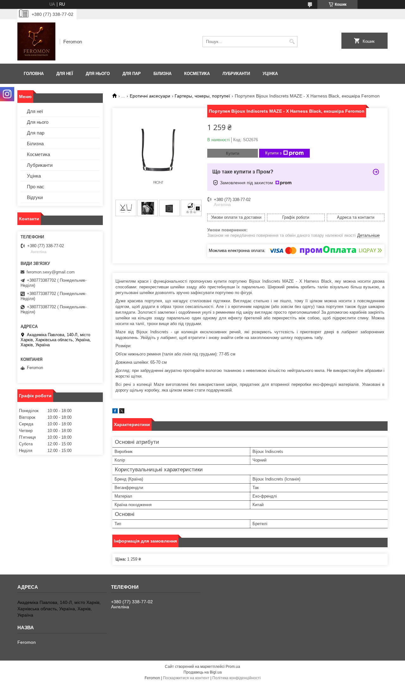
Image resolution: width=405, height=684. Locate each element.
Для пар (131, 73)
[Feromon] (36, 41)
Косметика (197, 73)
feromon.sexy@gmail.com (51, 272)
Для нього (98, 73)
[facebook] (115, 412)
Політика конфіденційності (236, 678)
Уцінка (270, 73)
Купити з (273, 153)
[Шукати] (291, 41)
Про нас (35, 186)
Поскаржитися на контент (186, 678)
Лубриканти (236, 73)
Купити (232, 153)
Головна (34, 73)
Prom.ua (233, 666)
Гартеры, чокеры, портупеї (202, 95)
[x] (121, 412)
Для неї (64, 73)
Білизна (162, 73)
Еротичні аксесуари (150, 95)
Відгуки (35, 197)
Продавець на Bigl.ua (203, 672)
